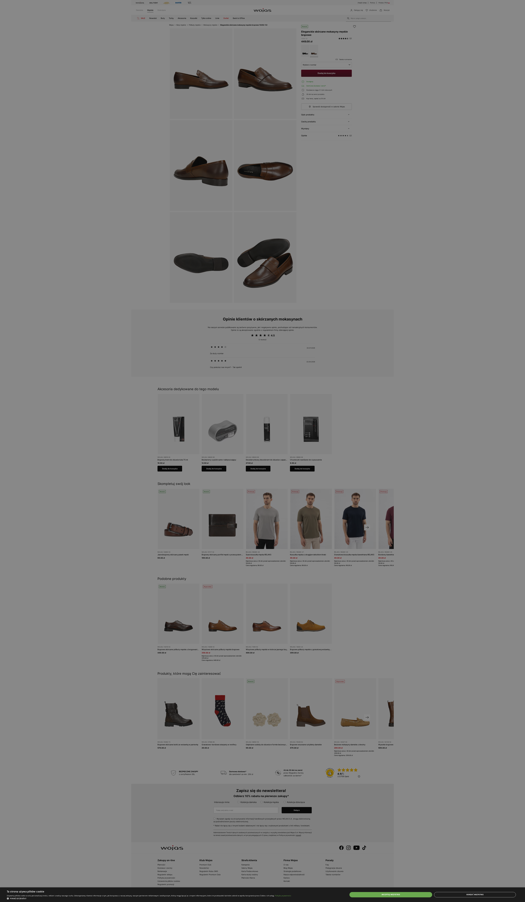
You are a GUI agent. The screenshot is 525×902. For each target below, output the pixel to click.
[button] (149, 898)
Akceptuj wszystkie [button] (391, 894)
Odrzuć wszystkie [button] (475, 894)
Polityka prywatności (283, 895)
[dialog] (262, 451)
